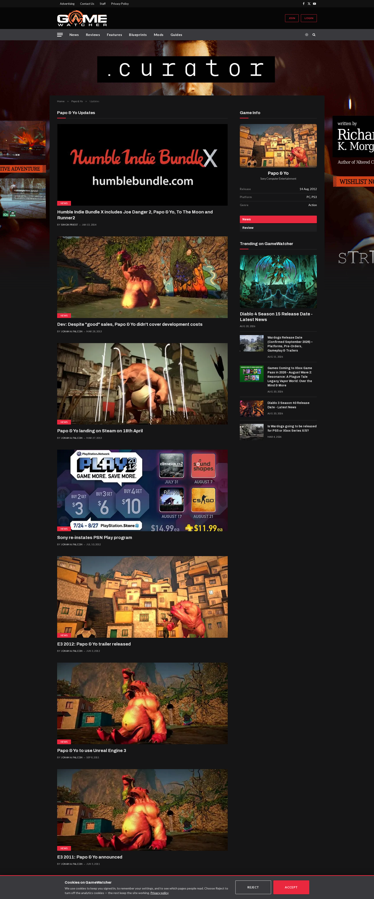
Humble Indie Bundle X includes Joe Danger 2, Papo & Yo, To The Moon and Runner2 (135, 215)
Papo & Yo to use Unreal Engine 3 (91, 750)
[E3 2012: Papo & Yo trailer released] (142, 597)
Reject (253, 887)
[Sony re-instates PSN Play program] (142, 490)
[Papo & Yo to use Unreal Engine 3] (142, 703)
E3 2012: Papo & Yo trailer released (94, 644)
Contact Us (87, 3)
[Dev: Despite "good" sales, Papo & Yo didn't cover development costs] (142, 277)
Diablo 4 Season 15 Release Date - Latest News (276, 317)
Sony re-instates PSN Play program (94, 537)
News (74, 34)
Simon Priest (69, 224)
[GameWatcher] (82, 18)
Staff (103, 3)
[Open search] (315, 34)
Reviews (93, 34)
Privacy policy (159, 893)
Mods (159, 34)
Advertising (67, 3)
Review (247, 227)
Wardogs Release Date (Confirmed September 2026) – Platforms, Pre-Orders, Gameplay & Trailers (290, 344)
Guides (176, 34)
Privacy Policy (120, 3)
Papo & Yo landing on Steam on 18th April (100, 430)
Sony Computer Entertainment (278, 178)
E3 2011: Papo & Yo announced (89, 857)
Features (114, 34)
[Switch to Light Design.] (306, 34)
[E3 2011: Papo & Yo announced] (142, 810)
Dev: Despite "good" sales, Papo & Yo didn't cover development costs (130, 324)
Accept (291, 887)
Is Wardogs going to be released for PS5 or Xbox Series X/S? (292, 428)
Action (312, 205)
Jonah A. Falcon (72, 331)
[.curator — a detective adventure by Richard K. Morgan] (187, 67)
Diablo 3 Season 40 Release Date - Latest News (289, 405)
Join (292, 18)
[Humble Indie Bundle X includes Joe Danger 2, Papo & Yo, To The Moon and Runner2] (142, 165)
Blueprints (138, 34)
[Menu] (60, 35)
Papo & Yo (278, 173)
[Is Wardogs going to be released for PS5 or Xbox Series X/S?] (252, 432)
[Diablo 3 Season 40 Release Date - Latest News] (252, 408)
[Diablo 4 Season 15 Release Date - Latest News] (278, 281)
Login (309, 18)
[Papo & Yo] (278, 146)
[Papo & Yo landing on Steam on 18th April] (142, 384)
